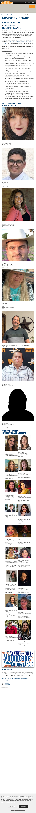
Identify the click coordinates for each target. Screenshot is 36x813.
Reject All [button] (12, 806)
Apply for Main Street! (10, 25)
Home (2, 14)
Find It (32, 6)
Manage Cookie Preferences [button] (18, 810)
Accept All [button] (23, 806)
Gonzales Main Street (15, 14)
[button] (25, 2)
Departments (7, 14)
